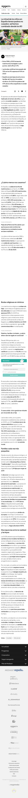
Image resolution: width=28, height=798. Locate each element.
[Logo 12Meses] (14, 737)
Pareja (17, 13)
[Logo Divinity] (14, 694)
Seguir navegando (8, 659)
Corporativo (6, 655)
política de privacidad (12, 371)
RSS (14, 773)
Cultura (19, 9)
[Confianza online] (14, 792)
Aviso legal (14, 761)
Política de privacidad (14, 765)
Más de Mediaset (7, 663)
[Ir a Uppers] (6, 6)
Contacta (14, 776)
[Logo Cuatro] (14, 689)
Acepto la (10, 371)
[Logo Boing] (14, 710)
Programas (5, 651)
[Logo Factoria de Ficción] (14, 705)
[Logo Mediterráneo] (14, 753)
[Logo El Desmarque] (14, 699)
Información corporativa (14, 763)
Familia (13, 13)
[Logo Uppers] (14, 727)
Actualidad (9, 638)
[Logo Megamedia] (14, 784)
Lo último (4, 9)
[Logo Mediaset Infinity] (14, 678)
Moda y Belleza (23, 13)
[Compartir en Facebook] (25, 91)
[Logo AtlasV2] (14, 743)
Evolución (24, 9)
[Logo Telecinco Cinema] (14, 732)
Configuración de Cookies (14, 767)
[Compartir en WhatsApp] (15, 91)
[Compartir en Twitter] (18, 91)
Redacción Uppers (10, 55)
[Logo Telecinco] (14, 683)
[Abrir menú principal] (25, 6)
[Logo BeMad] (14, 721)
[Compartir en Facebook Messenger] (22, 91)
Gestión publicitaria (14, 771)
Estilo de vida (5, 13)
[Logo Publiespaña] (14, 748)
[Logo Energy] (14, 716)
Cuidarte (13, 9)
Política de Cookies (14, 769)
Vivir (9, 9)
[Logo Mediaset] (14, 671)
